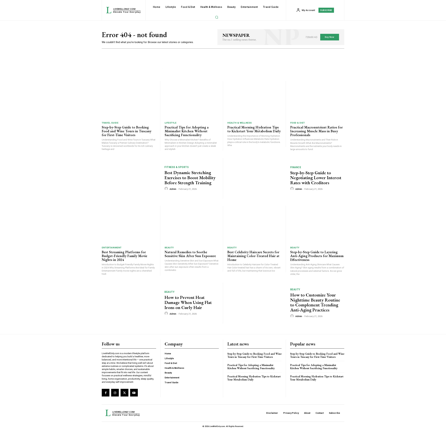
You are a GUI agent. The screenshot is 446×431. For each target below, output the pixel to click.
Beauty (169, 247)
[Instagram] (115, 392)
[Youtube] (134, 392)
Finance (295, 167)
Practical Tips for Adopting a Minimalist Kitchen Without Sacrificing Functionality (187, 131)
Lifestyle (170, 123)
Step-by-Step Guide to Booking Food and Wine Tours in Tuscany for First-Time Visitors (126, 131)
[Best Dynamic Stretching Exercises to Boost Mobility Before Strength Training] (131, 178)
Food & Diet (297, 123)
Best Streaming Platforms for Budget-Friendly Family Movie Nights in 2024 (124, 256)
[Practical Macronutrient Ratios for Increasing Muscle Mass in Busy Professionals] (317, 100)
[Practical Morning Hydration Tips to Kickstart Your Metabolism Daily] (254, 100)
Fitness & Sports (176, 167)
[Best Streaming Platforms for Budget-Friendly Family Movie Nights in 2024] (129, 225)
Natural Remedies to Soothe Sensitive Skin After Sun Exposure (190, 254)
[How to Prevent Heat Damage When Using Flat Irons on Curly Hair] (131, 303)
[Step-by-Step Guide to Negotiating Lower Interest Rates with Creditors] (256, 178)
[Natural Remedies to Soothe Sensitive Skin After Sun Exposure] (192, 225)
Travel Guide (110, 123)
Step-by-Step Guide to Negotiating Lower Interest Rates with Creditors (315, 178)
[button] (216, 17)
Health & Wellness (239, 123)
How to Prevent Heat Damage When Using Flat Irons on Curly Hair (188, 302)
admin (173, 189)
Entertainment (112, 247)
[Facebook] (105, 392)
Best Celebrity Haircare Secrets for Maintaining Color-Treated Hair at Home (253, 256)
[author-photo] (166, 189)
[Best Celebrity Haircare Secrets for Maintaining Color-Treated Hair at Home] (254, 225)
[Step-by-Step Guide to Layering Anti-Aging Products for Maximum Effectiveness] (317, 225)
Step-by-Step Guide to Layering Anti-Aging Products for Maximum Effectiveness (317, 256)
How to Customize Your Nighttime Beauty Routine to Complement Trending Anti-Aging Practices (315, 302)
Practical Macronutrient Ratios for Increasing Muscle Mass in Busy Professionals (316, 131)
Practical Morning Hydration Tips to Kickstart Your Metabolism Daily (254, 129)
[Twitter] (124, 392)
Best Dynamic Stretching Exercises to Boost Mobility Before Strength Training (190, 177)
